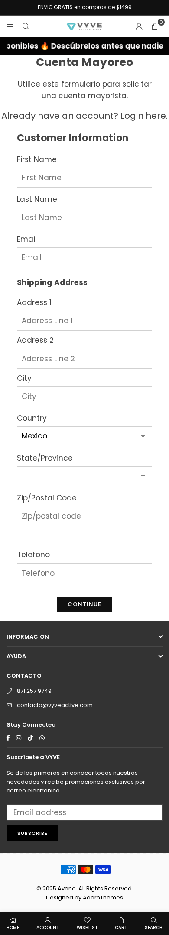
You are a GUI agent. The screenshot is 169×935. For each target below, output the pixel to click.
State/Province (45, 458)
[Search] (26, 26)
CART (121, 927)
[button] (154, 26)
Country (32, 418)
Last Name (37, 199)
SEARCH (153, 927)
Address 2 (35, 340)
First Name (37, 159)
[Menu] (10, 26)
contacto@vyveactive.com (55, 705)
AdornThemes (103, 897)
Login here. (144, 116)
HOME (12, 927)
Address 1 (34, 302)
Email (27, 239)
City (24, 378)
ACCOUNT (47, 927)
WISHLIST (87, 927)
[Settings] (139, 26)
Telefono (33, 554)
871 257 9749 (34, 691)
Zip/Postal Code (47, 498)
